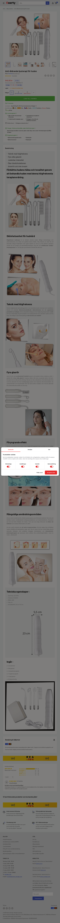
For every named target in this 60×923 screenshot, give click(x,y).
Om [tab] (49, 449)
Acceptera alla (51, 472)
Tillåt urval (39, 472)
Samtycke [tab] (10, 449)
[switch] (8, 467)
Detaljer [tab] (30, 449)
